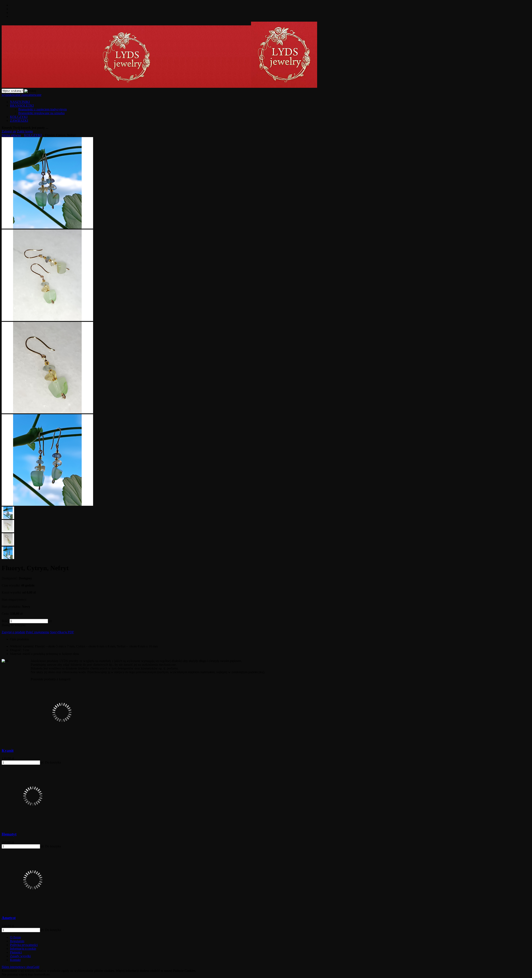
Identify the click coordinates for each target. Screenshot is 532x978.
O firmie (15, 937)
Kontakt (15, 960)
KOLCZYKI (18, 117)
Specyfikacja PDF (62, 632)
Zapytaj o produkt (13, 632)
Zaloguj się (9, 131)
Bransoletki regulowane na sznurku (41, 113)
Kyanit (8, 750)
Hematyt (9, 834)
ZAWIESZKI (19, 120)
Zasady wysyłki (20, 956)
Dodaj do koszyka (14, 625)
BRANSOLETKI (22, 105)
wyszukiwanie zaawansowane (21, 95)
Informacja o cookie (23, 948)
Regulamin (17, 941)
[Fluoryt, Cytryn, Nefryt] (47, 227)
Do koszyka (53, 762)
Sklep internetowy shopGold (20, 967)
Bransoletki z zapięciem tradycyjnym (42, 109)
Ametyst (9, 918)
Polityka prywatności (24, 945)
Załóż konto (25, 131)
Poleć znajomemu (37, 632)
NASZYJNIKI (20, 102)
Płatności (16, 952)
